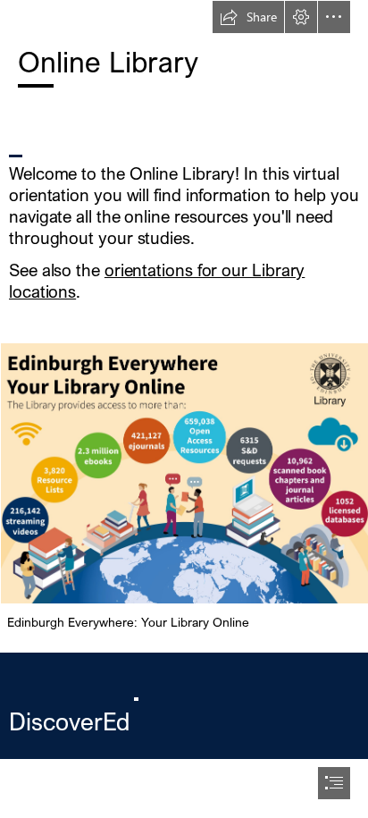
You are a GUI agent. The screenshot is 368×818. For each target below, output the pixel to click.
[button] (248, 17)
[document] (184, 409)
